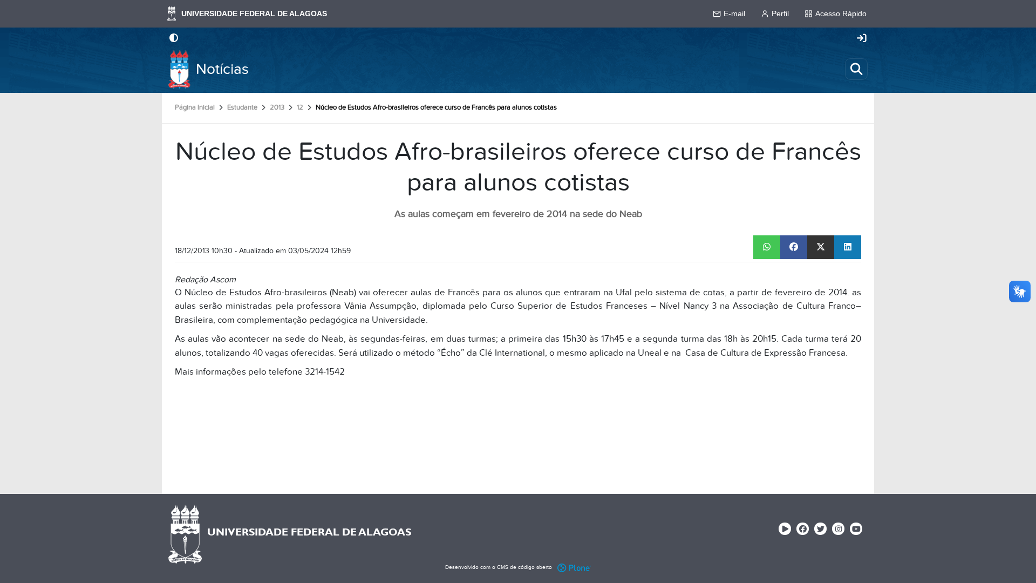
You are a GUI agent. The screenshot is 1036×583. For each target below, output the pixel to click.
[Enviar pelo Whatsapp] (766, 247)
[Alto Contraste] (173, 39)
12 (300, 107)
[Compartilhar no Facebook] (793, 247)
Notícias (222, 69)
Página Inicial (195, 107)
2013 (277, 107)
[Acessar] (862, 39)
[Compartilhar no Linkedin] (847, 247)
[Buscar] (856, 69)
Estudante (242, 107)
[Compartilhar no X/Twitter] (820, 247)
